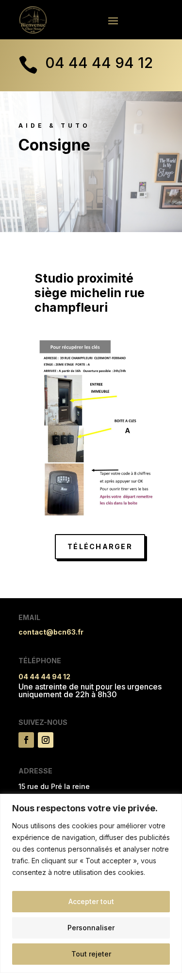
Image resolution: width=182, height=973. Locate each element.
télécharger (99, 546)
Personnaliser (91, 927)
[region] (91, 883)
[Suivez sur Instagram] (45, 740)
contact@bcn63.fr (50, 632)
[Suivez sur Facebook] (26, 740)
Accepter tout (91, 901)
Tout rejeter (91, 954)
